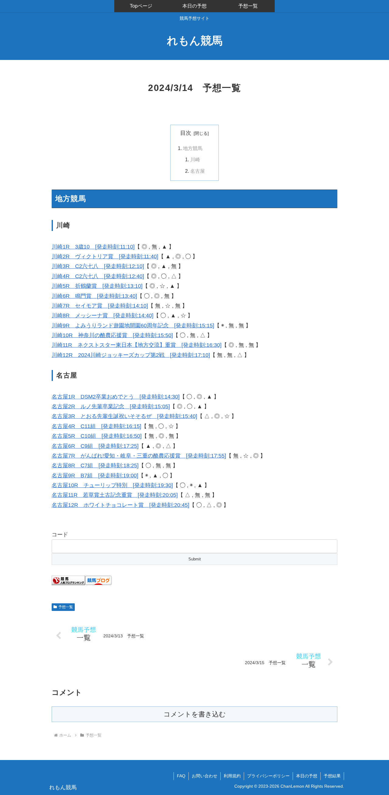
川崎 (195, 159)
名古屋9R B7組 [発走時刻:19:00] (95, 475)
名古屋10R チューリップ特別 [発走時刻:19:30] (112, 485)
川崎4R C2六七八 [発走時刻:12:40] (98, 276)
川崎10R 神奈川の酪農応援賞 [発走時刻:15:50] (112, 335)
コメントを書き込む (195, 714)
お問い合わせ (204, 775)
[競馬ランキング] (68, 580)
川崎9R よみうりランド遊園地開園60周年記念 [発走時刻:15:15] (133, 326)
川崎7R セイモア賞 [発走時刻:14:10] (100, 306)
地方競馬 (192, 148)
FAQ (181, 775)
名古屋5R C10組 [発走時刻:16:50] (97, 436)
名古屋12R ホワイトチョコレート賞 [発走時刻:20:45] (120, 505)
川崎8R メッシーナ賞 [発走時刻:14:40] (102, 315)
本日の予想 (306, 775)
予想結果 (332, 775)
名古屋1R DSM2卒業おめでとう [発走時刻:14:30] (116, 397)
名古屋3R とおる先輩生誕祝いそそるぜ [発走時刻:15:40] (124, 416)
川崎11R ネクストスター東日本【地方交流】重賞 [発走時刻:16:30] (137, 345)
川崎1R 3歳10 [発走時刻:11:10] (93, 247)
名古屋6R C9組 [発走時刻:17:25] (95, 446)
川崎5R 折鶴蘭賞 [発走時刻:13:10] (97, 286)
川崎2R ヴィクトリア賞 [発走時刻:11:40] (105, 256)
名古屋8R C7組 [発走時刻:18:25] (95, 465)
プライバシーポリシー (268, 775)
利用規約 (232, 775)
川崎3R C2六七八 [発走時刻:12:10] (98, 266)
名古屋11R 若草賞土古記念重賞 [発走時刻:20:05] (115, 495)
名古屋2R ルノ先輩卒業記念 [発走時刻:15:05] (111, 406)
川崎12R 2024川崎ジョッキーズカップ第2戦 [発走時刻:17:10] (131, 355)
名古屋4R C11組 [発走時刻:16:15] (96, 426)
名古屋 (197, 171)
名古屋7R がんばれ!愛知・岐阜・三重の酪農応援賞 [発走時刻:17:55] (139, 456)
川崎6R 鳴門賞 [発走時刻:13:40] (94, 296)
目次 (185, 133)
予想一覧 (65, 607)
